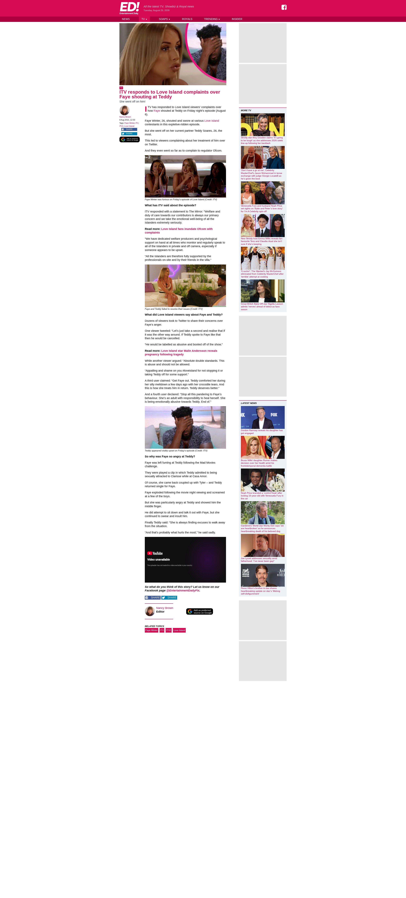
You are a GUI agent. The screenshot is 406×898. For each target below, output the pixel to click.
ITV (137, 123)
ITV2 (121, 126)
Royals (187, 19)
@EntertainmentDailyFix (182, 590)
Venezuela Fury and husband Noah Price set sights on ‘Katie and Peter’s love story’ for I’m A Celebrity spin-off (262, 209)
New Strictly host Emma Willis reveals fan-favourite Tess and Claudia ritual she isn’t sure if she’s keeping (262, 241)
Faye (157, 110)
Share (129, 129)
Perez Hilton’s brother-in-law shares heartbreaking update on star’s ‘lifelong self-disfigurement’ (260, 591)
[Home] (129, 8)
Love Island (129, 126)
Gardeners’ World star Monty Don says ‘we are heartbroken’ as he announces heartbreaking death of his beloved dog (262, 528)
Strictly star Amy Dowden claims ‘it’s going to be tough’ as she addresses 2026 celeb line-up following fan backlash (262, 140)
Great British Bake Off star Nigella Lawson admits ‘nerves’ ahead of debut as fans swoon (262, 307)
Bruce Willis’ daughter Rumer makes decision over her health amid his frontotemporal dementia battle (259, 463)
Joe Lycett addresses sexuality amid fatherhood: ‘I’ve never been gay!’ (259, 559)
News (126, 19)
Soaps (164, 19)
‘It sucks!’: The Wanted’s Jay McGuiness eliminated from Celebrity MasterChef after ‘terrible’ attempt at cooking (262, 274)
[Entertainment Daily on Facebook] (284, 7)
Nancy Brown (125, 117)
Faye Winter (129, 123)
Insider (237, 19)
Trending (212, 19)
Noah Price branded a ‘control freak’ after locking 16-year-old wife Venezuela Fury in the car (262, 496)
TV (144, 19)
